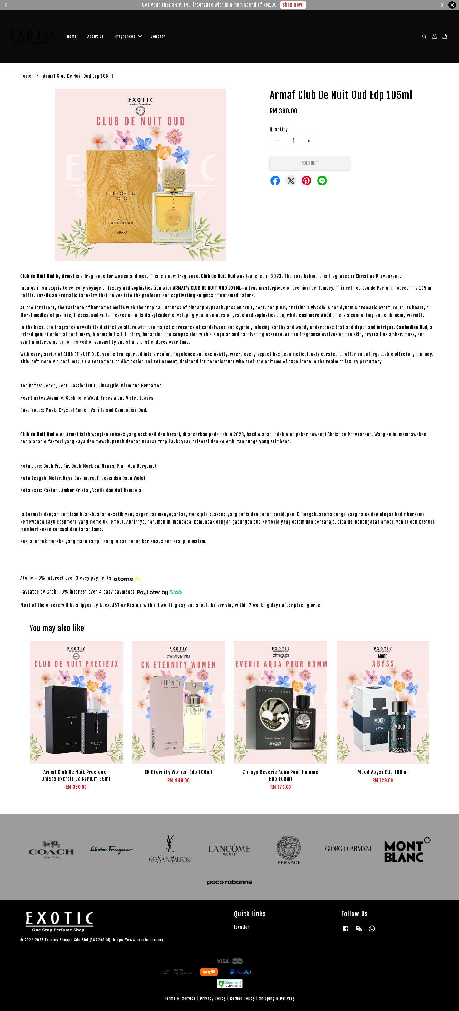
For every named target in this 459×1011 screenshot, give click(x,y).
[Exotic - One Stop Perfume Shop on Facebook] (345, 931)
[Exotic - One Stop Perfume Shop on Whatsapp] (372, 931)
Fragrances (125, 36)
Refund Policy (242, 998)
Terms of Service (180, 998)
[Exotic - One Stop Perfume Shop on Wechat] (358, 931)
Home (72, 36)
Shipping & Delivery (277, 998)
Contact (158, 36)
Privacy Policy (213, 998)
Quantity (279, 129)
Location (242, 927)
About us (95, 36)
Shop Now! (37, 4)
